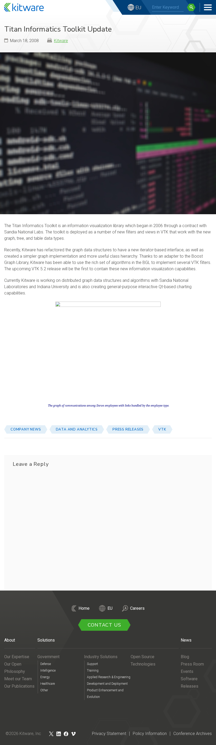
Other (44, 690)
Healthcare (47, 684)
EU (138, 7)
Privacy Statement (109, 733)
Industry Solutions (100, 656)
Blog (185, 656)
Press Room (192, 664)
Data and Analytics (77, 429)
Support (92, 664)
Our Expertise (16, 656)
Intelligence (48, 670)
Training (93, 670)
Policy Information (150, 733)
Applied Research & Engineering (108, 677)
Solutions (46, 640)
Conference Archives (192, 733)
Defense (45, 664)
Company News (26, 429)
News (186, 640)
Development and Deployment (107, 684)
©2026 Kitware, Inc (23, 733)
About (9, 640)
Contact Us (104, 625)
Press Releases (128, 429)
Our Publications (19, 686)
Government (48, 656)
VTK (162, 429)
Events (187, 671)
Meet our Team (18, 678)
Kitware (61, 40)
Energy (45, 677)
